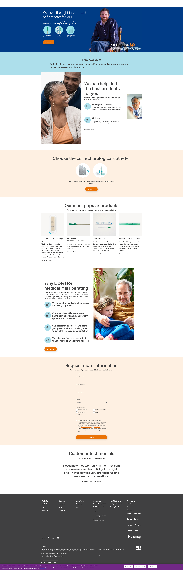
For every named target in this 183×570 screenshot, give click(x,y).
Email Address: (80, 392)
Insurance (97, 501)
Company (131, 501)
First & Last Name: (81, 377)
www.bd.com (60, 556)
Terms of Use (132, 531)
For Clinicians (115, 501)
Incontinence (81, 501)
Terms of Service (134, 525)
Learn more (48, 42)
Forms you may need (99, 520)
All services (50, 349)
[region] (91, 567)
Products (44, 504)
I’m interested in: (80, 407)
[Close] (180, 566)
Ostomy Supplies (82, 409)
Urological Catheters (100, 409)
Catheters (45, 501)
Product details (46, 260)
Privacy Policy (97, 426)
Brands (43, 510)
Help (43, 507)
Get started (91, 189)
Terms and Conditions (86, 426)
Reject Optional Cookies (140, 566)
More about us (89, 130)
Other (96, 412)
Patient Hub (79, 67)
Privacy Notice (133, 519)
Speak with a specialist (100, 504)
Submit (91, 437)
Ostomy (62, 501)
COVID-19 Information (134, 513)
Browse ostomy (104, 123)
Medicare (95, 512)
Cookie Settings (50, 562)
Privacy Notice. (43, 568)
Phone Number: (80, 384)
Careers (129, 507)
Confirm (152, 566)
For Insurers (130, 510)
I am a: (78, 399)
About (129, 504)
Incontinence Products (81, 413)
